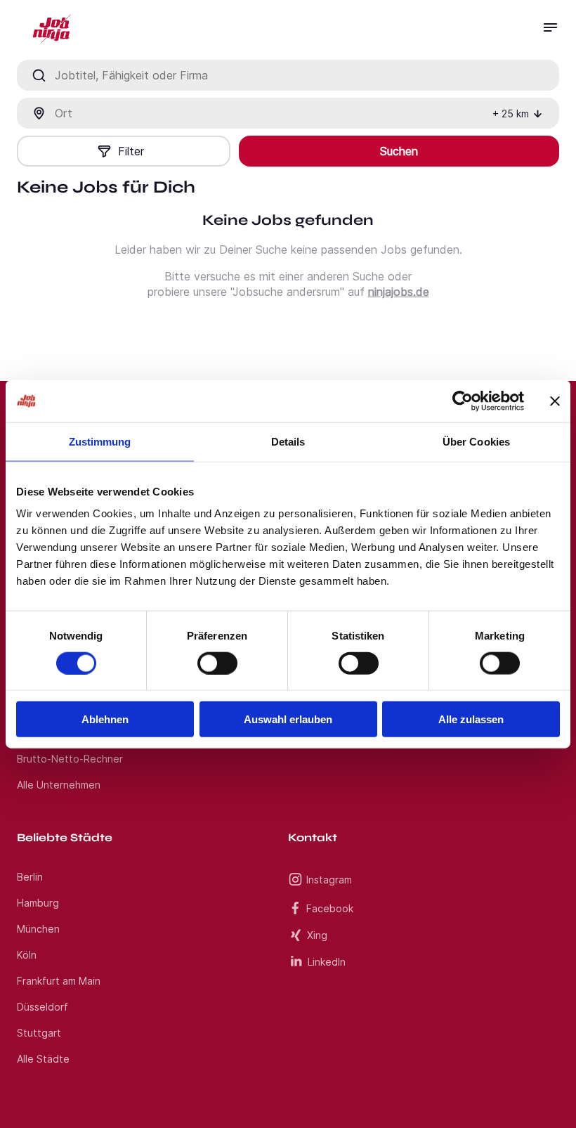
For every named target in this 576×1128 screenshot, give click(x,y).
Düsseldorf (42, 1007)
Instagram (329, 880)
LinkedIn (327, 962)
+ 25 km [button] (510, 113)
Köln (27, 955)
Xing (317, 935)
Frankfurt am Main (58, 981)
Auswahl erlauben (288, 719)
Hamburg (38, 903)
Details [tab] (288, 441)
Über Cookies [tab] (476, 441)
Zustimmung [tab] (100, 441)
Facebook (329, 908)
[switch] (217, 662)
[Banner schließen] (555, 401)
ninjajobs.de (398, 292)
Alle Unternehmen (58, 785)
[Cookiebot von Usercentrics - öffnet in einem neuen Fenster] (462, 400)
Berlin (30, 877)
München (38, 929)
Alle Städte (43, 1059)
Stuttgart (39, 1033)
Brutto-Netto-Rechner (70, 759)
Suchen (399, 151)
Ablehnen (105, 719)
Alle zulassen (471, 719)
